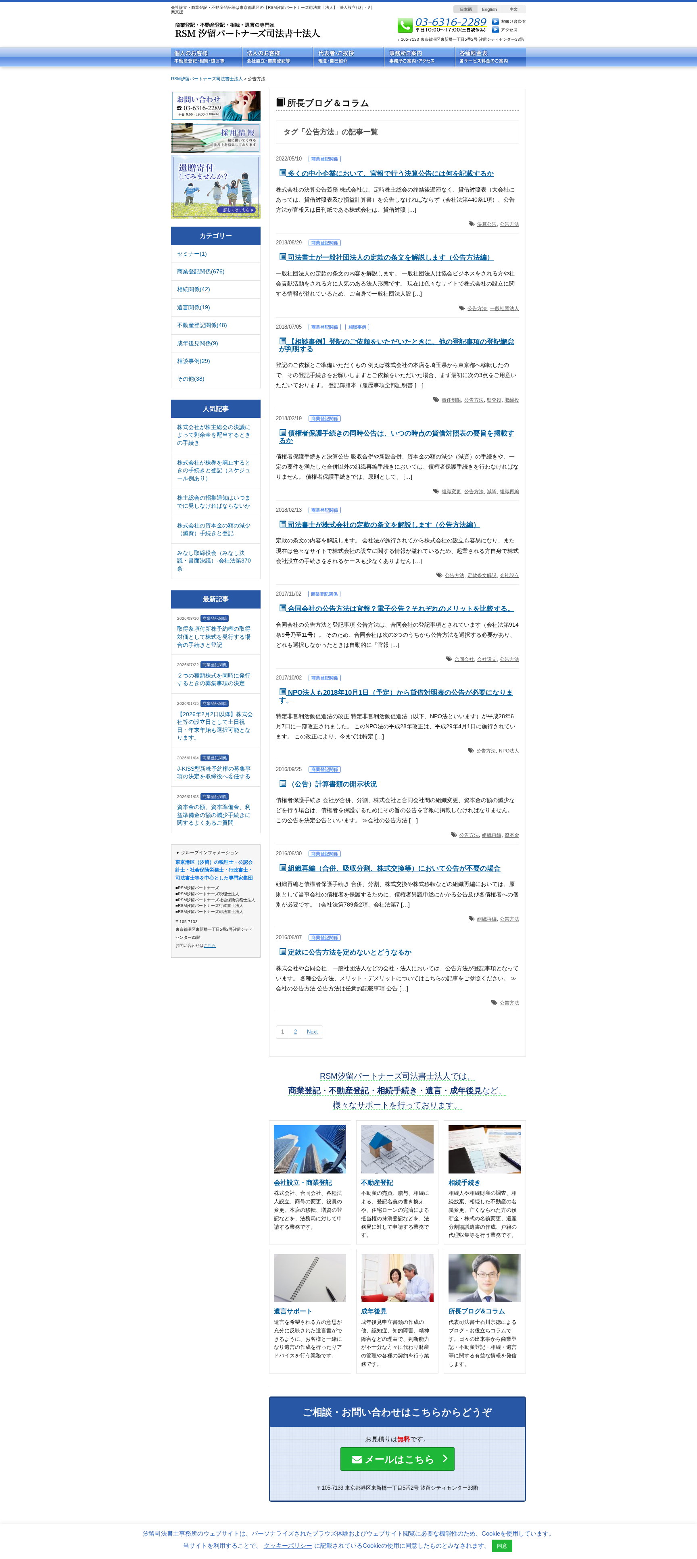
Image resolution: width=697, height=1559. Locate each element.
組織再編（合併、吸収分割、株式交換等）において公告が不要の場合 (393, 868)
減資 (492, 491)
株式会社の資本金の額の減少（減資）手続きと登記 (213, 529)
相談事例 (357, 327)
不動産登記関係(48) (202, 325)
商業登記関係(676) (201, 271)
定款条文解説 (482, 575)
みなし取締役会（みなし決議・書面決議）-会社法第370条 (214, 561)
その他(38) (191, 378)
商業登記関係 (324, 158)
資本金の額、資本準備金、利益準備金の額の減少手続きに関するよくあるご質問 (213, 815)
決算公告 (487, 224)
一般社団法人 (504, 308)
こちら (210, 945)
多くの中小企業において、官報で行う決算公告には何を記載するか (390, 173)
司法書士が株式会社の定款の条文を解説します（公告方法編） (383, 525)
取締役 (512, 400)
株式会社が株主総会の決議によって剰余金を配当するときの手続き (213, 435)
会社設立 (509, 575)
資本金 (512, 835)
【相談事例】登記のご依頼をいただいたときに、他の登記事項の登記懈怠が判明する (396, 345)
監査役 (494, 400)
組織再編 (509, 491)
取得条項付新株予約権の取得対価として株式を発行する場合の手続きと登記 (213, 636)
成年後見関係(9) (197, 343)
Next (312, 1032)
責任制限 (451, 400)
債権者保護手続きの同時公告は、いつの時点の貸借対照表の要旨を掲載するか (396, 437)
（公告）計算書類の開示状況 (331, 784)
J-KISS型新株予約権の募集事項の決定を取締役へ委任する (214, 772)
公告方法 (509, 224)
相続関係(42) (193, 289)
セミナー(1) (192, 253)
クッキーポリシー (288, 1545)
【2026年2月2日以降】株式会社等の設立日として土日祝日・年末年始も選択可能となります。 (215, 726)
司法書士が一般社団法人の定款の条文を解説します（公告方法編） (390, 257)
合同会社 (464, 659)
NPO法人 (509, 751)
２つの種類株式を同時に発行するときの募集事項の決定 (213, 679)
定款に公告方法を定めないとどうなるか (348, 952)
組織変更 (451, 491)
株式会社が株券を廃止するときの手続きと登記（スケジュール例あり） (213, 470)
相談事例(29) (193, 361)
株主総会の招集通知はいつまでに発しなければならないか (213, 501)
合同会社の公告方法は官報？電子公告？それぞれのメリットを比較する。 (400, 609)
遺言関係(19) (193, 307)
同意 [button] (502, 1546)
